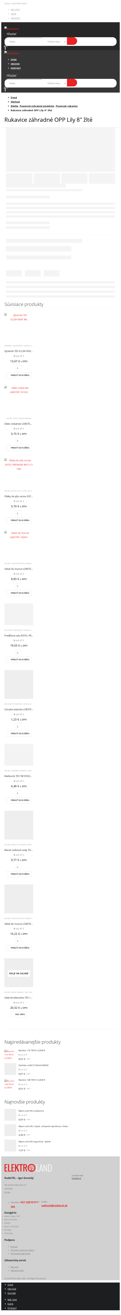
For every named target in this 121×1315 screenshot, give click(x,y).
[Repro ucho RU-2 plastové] (10, 1115)
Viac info (20, 1014)
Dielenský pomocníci (13, 630)
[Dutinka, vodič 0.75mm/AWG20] (10, 1069)
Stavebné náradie (18, 771)
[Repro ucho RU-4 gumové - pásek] (10, 1146)
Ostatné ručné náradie (21, 563)
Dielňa (26, 346)
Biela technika (10, 1219)
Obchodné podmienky (20, 1253)
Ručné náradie (25, 418)
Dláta (15, 418)
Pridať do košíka (20, 375)
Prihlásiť (15, 18)
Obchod (15, 63)
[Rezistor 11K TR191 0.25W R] (10, 1055)
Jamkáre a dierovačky (13, 346)
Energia (7, 1229)
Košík (13, 14)
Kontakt (16, 68)
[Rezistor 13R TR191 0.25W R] (10, 1084)
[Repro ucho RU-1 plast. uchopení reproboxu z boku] (10, 1130)
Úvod (14, 59)
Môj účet (15, 9)
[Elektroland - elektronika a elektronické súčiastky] (11, 28)
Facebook (76, 1178)
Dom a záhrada (11, 1226)
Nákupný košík (17, 1270)
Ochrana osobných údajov (22, 1250)
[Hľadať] (72, 41)
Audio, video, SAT (12, 1216)
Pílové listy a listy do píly (22, 491)
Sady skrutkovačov (33, 992)
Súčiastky (8, 1233)
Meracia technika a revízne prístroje (27, 844)
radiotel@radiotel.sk (54, 1205)
